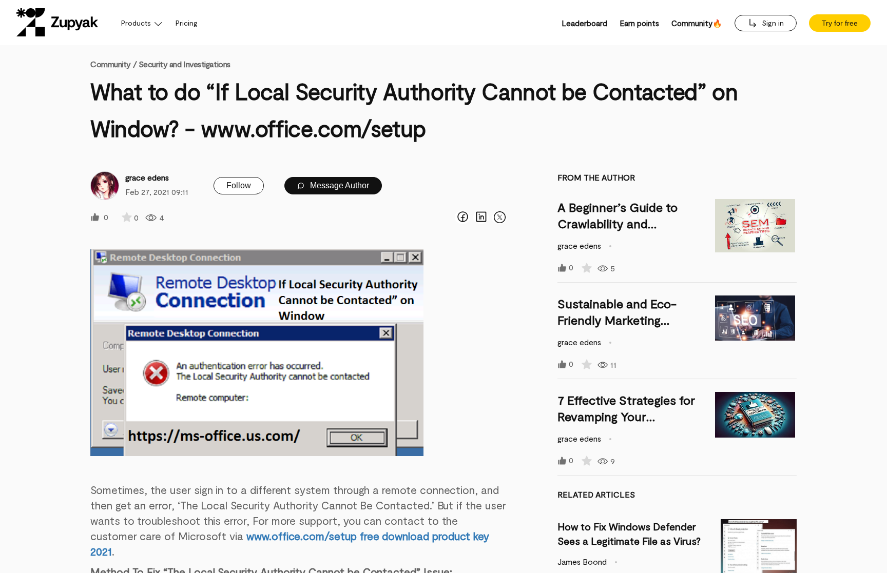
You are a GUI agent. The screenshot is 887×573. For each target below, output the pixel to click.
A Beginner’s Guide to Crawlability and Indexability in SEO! (617, 223)
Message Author (338, 185)
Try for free (840, 23)
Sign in (772, 22)
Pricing (187, 22)
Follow (238, 185)
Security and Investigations (184, 64)
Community (113, 64)
